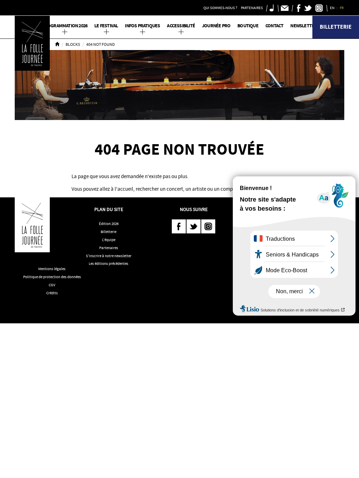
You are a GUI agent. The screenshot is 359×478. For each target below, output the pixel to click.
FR (342, 7)
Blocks (73, 44)
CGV (52, 284)
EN (332, 7)
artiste (199, 188)
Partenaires (108, 247)
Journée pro (216, 25)
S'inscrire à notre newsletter (108, 255)
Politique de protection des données (52, 276)
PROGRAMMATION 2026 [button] (65, 25)
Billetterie (336, 26)
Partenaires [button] (252, 7)
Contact (274, 25)
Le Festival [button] (106, 25)
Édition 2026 (108, 223)
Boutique (247, 25)
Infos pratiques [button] (142, 25)
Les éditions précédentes (108, 263)
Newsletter (303, 25)
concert (175, 188)
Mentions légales (52, 268)
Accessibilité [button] (181, 25)
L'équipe (108, 239)
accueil (125, 188)
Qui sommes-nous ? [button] (220, 7)
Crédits (52, 292)
